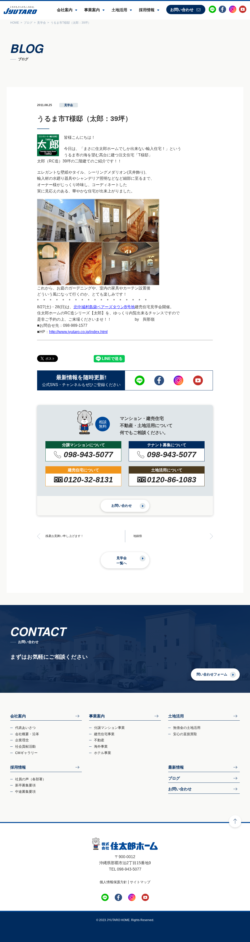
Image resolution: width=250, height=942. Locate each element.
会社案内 (65, 10)
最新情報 (176, 767)
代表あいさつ (25, 728)
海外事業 (101, 746)
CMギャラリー (26, 753)
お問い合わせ (182, 10)
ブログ (174, 778)
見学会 (68, 105)
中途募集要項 (25, 791)
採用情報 (147, 10)
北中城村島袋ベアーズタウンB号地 (104, 307)
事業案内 (92, 10)
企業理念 (22, 740)
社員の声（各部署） (30, 779)
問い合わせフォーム (212, 674)
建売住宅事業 (104, 734)
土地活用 (119, 10)
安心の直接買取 (185, 734)
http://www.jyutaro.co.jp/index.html (78, 332)
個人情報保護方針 (113, 882)
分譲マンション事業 (109, 728)
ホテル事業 (102, 753)
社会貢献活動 (25, 746)
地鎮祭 (137, 536)
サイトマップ (140, 882)
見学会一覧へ (121, 560)
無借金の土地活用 (186, 728)
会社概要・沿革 (27, 734)
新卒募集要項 (25, 785)
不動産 (99, 740)
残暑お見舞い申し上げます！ (64, 536)
